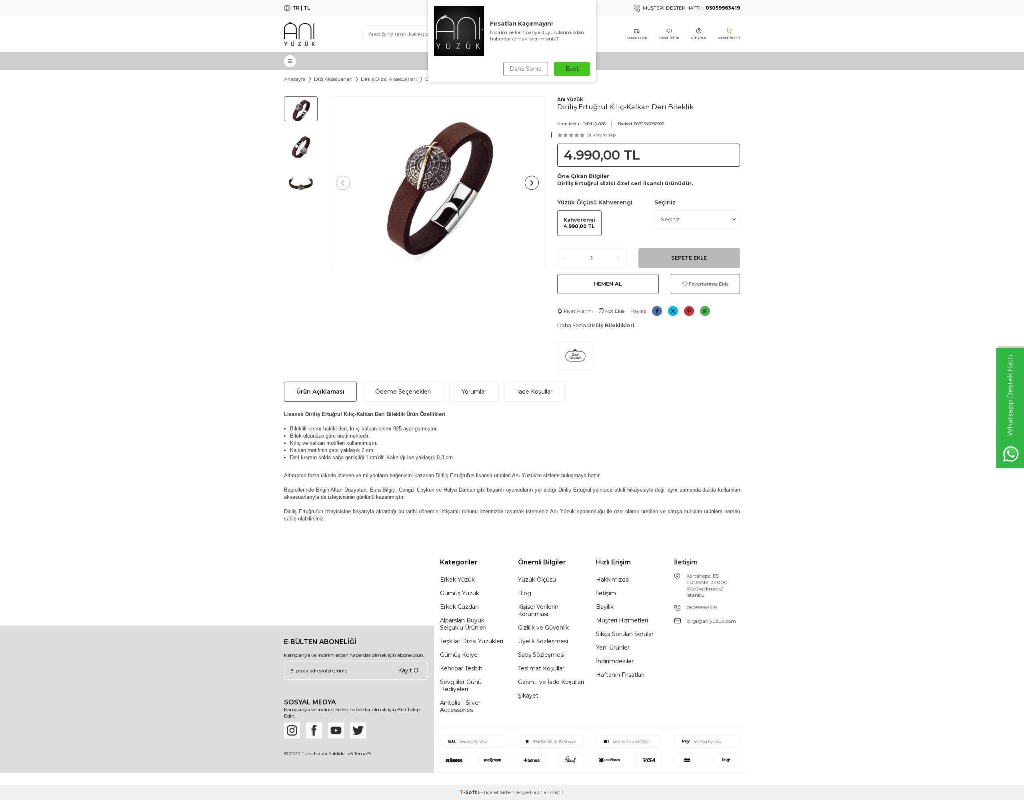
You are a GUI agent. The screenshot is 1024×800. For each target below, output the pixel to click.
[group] (437, 183)
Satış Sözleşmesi (541, 654)
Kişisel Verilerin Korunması (538, 610)
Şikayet (528, 695)
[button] (343, 183)
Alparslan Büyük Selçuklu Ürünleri (463, 624)
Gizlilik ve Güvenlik (543, 627)
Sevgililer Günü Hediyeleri (461, 685)
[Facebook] (314, 730)
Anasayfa (295, 79)
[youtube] (336, 730)
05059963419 (701, 607)
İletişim (606, 593)
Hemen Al (608, 283)
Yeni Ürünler (613, 647)
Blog (524, 593)
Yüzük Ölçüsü (537, 579)
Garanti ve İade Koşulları (551, 682)
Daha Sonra (526, 68)
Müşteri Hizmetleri (622, 620)
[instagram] (292, 730)
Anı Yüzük (570, 99)
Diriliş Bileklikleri (610, 325)
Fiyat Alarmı (578, 311)
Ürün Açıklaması (320, 391)
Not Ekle (614, 311)
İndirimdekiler (615, 661)
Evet (572, 68)
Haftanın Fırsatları (620, 674)
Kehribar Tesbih (461, 668)
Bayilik (605, 606)
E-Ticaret (488, 792)
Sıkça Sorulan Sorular (625, 634)
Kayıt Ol (409, 670)
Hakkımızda (612, 579)
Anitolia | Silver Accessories (460, 706)
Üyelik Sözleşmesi (543, 641)
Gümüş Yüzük (459, 593)
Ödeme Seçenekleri (403, 391)
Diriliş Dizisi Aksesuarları (389, 79)
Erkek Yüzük (457, 579)
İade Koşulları (535, 391)
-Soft (469, 792)
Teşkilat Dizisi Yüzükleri (471, 641)
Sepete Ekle (689, 257)
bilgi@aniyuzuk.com (711, 621)
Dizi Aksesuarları (333, 79)
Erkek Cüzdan (459, 606)
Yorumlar (474, 391)
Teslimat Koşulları (542, 668)
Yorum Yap (604, 135)
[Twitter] (358, 730)
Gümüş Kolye (459, 654)
